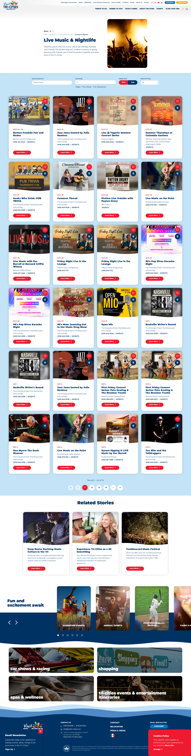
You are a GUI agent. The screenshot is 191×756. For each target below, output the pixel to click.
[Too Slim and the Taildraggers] (161, 428)
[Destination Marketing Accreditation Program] (66, 748)
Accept (157, 749)
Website (31, 142)
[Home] (10, 6)
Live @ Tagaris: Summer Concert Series (116, 134)
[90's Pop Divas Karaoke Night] (161, 239)
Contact (146, 2)
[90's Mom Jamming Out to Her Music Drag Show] (73, 302)
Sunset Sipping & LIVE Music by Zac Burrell (114, 452)
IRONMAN (87, 2)
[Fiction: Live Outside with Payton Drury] (117, 176)
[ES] (113, 735)
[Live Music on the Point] (161, 176)
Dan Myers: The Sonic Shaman (26, 452)
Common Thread (67, 198)
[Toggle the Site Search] (187, 9)
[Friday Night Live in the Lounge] (73, 239)
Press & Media (116, 2)
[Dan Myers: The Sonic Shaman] (29, 428)
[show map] (45, 108)
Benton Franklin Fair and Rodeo (28, 134)
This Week (86, 87)
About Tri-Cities (147, 9)
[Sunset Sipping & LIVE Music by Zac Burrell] (117, 428)
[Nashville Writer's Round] (161, 302)
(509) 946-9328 (63, 145)
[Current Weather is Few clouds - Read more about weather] (182, 9)
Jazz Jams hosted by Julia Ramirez (73, 134)
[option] (113, 735)
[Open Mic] (117, 302)
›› (120, 488)
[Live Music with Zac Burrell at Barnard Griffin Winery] (29, 239)
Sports (81, 2)
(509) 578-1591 (151, 205)
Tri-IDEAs (125, 2)
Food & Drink (131, 9)
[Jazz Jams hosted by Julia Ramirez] (73, 110)
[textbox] (95, 82)
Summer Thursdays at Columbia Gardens (159, 134)
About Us (139, 2)
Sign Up (9, 749)
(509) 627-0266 (19, 273)
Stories (132, 2)
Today (78, 87)
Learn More (21, 152)
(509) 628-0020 (107, 142)
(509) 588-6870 (107, 399)
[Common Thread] (73, 176)
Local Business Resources (101, 2)
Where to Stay (116, 9)
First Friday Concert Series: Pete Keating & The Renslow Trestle (115, 390)
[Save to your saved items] (45, 101)
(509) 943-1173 (63, 270)
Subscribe (159, 726)
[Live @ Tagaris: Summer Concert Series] (117, 110)
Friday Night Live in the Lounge (71, 262)
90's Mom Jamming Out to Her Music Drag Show (72, 326)
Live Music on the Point (160, 198)
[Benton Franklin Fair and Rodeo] (29, 110)
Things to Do (101, 9)
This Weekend (99, 87)
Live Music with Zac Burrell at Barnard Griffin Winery (28, 264)
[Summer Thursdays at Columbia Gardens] (161, 110)
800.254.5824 (81, 726)
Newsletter (169, 2)
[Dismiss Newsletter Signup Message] (40, 731)
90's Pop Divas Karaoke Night (160, 262)
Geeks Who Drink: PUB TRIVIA (27, 199)
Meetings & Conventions (69, 2)
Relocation (116, 727)
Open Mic (107, 325)
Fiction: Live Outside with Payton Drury (117, 199)
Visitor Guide (182, 2)
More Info (169, 745)
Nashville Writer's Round (161, 325)
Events (160, 9)
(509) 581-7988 (107, 460)
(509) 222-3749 (19, 142)
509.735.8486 (68, 726)
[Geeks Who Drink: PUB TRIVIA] (29, 176)
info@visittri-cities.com (72, 729)
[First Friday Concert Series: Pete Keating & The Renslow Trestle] (117, 365)
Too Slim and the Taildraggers (156, 452)
